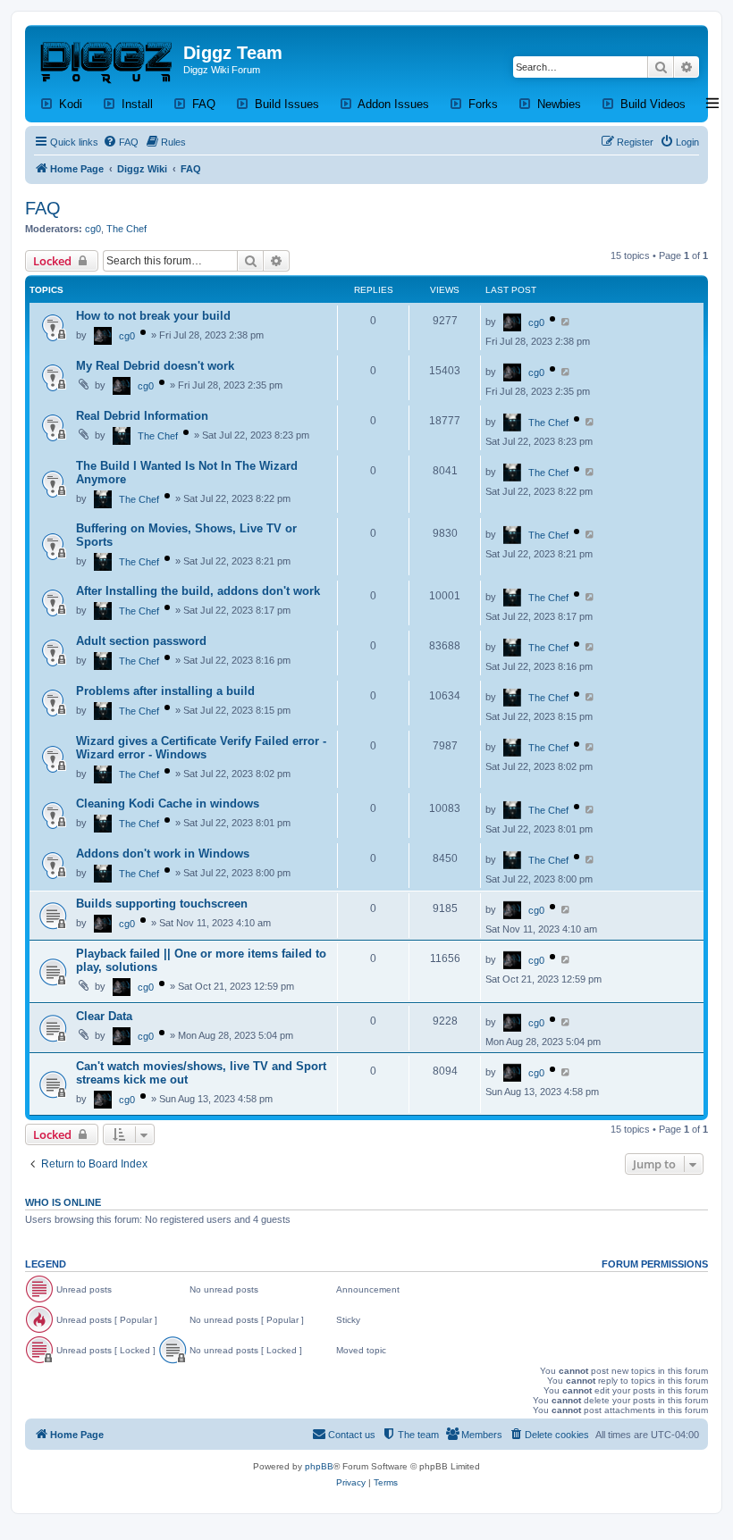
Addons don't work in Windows (162, 853)
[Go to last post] (566, 321)
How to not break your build (153, 315)
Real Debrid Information (142, 416)
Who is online (63, 1202)
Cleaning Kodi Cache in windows (167, 803)
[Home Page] (106, 58)
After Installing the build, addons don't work (198, 591)
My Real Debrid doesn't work (155, 365)
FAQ (43, 208)
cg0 (93, 228)
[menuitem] (121, 142)
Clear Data (104, 1016)
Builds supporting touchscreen (162, 903)
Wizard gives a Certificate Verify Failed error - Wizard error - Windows (201, 747)
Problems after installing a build (165, 691)
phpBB (319, 1466)
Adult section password (141, 641)
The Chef (126, 228)
